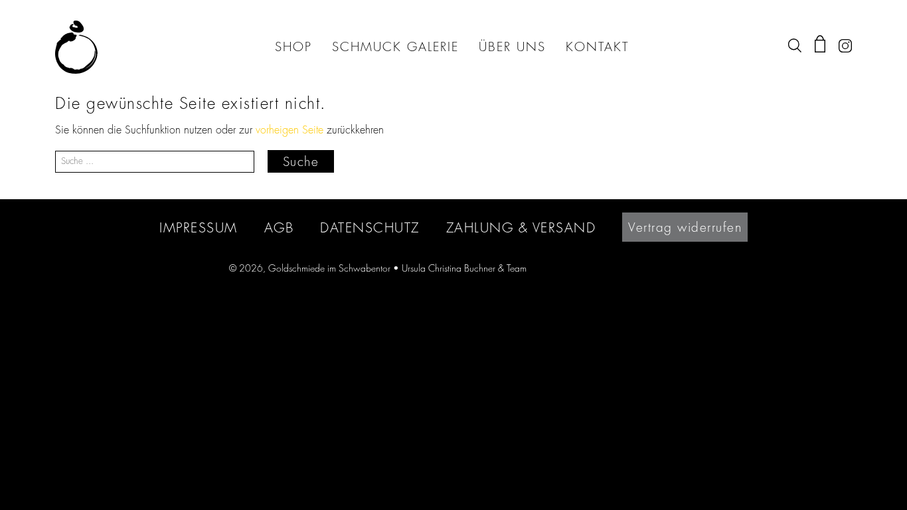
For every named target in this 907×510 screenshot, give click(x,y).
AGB (279, 227)
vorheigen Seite (289, 130)
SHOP (293, 47)
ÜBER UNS (512, 47)
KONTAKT (597, 47)
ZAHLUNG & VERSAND (521, 227)
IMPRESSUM (198, 227)
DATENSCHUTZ (370, 227)
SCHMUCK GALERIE (395, 47)
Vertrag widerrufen (685, 227)
